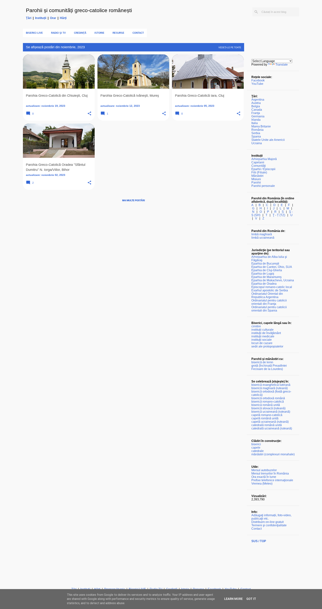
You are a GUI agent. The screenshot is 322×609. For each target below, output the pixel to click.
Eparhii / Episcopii (263, 169)
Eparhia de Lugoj (262, 273)
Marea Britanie (261, 126)
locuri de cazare (261, 343)
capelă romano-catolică (266, 415)
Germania (257, 116)
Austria (256, 103)
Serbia (255, 133)
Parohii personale (263, 185)
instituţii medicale (262, 336)
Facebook (258, 80)
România (257, 129)
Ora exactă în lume (263, 476)
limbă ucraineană (262, 237)
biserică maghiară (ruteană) (269, 388)
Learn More (233, 599)
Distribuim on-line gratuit (267, 521)
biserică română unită (265, 404)
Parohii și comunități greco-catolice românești (79, 10)
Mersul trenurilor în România (270, 473)
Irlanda (256, 119)
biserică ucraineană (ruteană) (270, 411)
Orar (53, 18)
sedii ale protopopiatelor (267, 346)
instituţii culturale (262, 329)
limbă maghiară (261, 234)
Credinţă (80, 32)
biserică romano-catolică (267, 401)
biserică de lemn (262, 362)
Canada (256, 109)
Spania (256, 136)
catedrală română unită (266, 425)
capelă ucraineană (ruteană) (270, 421)
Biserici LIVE (34, 32)
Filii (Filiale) (259, 172)
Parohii (256, 182)
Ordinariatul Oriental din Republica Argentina (267, 295)
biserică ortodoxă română (268, 398)
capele (255, 447)
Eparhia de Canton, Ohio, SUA (271, 266)
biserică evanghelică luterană (270, 384)
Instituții (40, 18)
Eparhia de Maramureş (266, 277)
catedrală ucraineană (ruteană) (271, 428)
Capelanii (257, 162)
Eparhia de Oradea (264, 283)
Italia (254, 123)
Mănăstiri (257, 175)
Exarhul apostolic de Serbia (269, 290)
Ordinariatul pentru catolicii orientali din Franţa (269, 302)
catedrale (257, 451)
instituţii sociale (261, 339)
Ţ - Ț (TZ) (279, 215)
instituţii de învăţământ (266, 333)
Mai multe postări (133, 200)
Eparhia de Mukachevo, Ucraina (272, 280)
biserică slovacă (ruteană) (268, 408)
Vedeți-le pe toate (229, 47)
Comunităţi (258, 165)
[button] (89, 113)
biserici (256, 444)
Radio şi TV (58, 32)
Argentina (257, 99)
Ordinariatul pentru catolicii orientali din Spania (269, 309)
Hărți (63, 18)
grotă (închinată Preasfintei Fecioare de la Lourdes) (269, 367)
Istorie (99, 32)
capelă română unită (264, 418)
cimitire (256, 326)
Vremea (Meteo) (261, 483)
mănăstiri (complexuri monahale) (273, 454)
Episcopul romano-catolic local (271, 287)
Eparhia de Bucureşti (265, 263)
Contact (138, 32)
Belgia (255, 106)
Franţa (255, 113)
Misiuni (256, 179)
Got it (251, 599)
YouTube (257, 83)
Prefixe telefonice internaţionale (272, 480)
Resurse (118, 32)
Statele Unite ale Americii (268, 139)
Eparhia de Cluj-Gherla (266, 270)
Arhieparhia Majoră (264, 159)
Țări (28, 18)
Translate (281, 64)
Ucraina (256, 143)
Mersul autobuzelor (264, 470)
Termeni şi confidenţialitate (269, 525)
